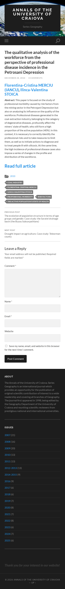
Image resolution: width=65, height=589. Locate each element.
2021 (7, 514)
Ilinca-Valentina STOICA (26, 92)
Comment (10, 265)
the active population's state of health (28, 201)
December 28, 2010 (15, 78)
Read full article (20, 166)
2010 (12, 176)
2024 (7, 533)
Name (8, 301)
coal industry (14, 182)
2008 (7, 441)
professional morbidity (20, 197)
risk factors (44, 197)
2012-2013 (11, 467)
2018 (7, 494)
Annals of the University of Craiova (33, 14)
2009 (7, 448)
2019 (7, 500)
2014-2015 (11, 474)
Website (9, 331)
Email (8, 316)
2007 (7, 434)
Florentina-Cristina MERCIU (21, 187)
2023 (7, 527)
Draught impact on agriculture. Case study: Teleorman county (32, 233)
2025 (7, 540)
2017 (7, 487)
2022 (7, 520)
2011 (7, 461)
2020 (7, 507)
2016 (7, 481)
